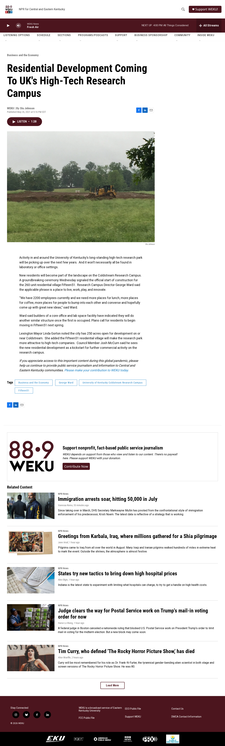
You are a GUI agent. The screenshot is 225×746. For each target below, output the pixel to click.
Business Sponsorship (151, 35)
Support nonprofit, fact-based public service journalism (113, 448)
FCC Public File (87, 718)
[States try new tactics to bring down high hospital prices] (30, 580)
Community (182, 35)
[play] (8, 26)
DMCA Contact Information (186, 716)
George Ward (66, 382)
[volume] (18, 26)
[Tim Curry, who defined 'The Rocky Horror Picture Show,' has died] (30, 658)
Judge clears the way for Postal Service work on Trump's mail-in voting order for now (133, 613)
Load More (112, 685)
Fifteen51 (23, 390)
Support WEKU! (206, 9)
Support (121, 35)
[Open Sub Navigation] (6, 40)
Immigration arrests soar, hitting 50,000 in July (107, 499)
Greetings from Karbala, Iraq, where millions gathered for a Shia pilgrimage (137, 536)
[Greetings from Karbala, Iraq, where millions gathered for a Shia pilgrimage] (30, 543)
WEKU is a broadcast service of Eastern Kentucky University (100, 709)
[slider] (24, 25)
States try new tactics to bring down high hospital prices (117, 573)
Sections (64, 35)
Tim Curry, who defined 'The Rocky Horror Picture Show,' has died (126, 651)
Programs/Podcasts (93, 35)
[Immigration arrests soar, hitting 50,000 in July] (30, 506)
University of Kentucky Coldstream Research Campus (113, 382)
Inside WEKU (205, 35)
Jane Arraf (63, 542)
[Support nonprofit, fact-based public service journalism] (31, 457)
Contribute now (76, 466)
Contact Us (177, 708)
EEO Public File (133, 708)
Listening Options (17, 35)
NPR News (63, 493)
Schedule (43, 35)
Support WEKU (133, 716)
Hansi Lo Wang (65, 623)
